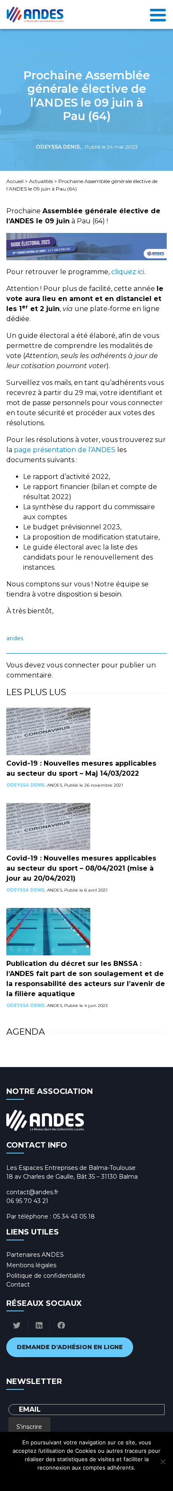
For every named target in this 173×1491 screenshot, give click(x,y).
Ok (49, 1478)
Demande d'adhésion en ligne (70, 1347)
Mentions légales (31, 1265)
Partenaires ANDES (35, 1254)
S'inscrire (29, 1427)
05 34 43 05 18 (74, 1216)
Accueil (15, 181)
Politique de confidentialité (45, 1275)
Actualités (41, 181)
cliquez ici (127, 272)
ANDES (14, 638)
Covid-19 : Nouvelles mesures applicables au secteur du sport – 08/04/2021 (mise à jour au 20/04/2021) (81, 868)
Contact (18, 1284)
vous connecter (73, 665)
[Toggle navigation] (157, 14)
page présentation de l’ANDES (64, 450)
